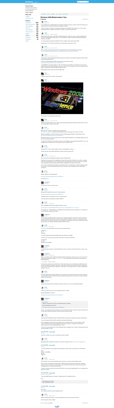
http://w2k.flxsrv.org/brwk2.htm (47, 131)
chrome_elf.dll (59, 258)
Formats (48, 14)
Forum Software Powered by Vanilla (57, 406)
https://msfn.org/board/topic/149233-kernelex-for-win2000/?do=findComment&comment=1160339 (59, 51)
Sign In (27, 12)
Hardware (27, 33)
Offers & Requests (29, 29)
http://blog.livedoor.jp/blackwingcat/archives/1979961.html (52, 176)
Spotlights (53, 14)
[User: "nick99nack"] (42, 182)
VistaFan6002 (52, 331)
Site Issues (28, 28)
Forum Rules (43, 14)
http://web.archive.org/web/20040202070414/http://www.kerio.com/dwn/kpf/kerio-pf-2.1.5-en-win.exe (60, 207)
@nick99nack (43, 228)
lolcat (45, 73)
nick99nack (46, 182)
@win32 (43, 302)
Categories (28, 16)
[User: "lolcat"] (42, 73)
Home (57, 14)
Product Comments (29, 31)
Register (31, 12)
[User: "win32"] (42, 22)
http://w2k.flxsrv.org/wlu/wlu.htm (79, 341)
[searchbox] (83, 2)
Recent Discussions (29, 18)
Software (27, 35)
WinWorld (29, 2)
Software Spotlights (29, 26)
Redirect (27, 40)
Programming (28, 39)
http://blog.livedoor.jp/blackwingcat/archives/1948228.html (52, 135)
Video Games (28, 37)
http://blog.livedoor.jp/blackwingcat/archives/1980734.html (52, 194)
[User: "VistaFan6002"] (44, 331)
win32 (45, 21)
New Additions (65, 14)
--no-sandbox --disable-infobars (48, 261)
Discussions (36, 2)
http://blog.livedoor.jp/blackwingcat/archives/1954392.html (52, 294)
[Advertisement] (65, 8)
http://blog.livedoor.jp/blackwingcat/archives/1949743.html (52, 62)
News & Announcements (30, 24)
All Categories (28, 22)
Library (60, 14)
